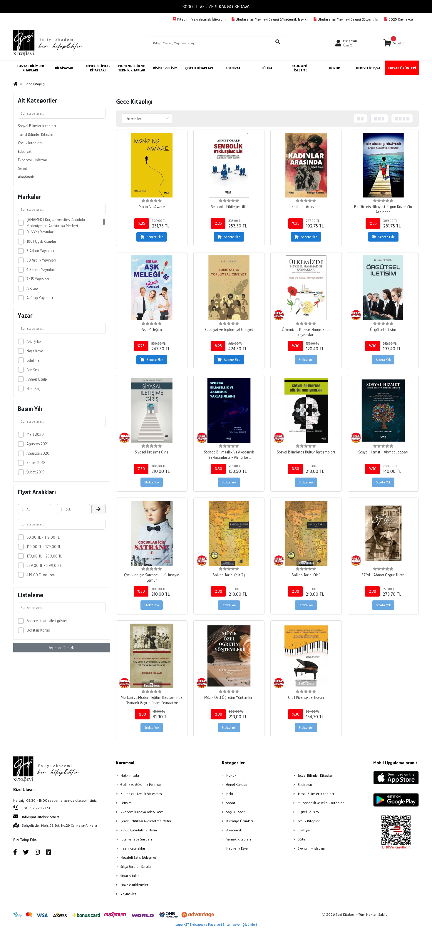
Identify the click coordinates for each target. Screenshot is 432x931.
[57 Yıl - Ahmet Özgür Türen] (383, 533)
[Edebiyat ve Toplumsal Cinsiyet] (229, 287)
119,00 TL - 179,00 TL (43, 546)
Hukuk (231, 775)
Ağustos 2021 (37, 443)
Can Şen (32, 369)
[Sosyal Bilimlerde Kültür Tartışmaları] (306, 410)
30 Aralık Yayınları (41, 260)
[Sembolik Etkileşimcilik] (229, 165)
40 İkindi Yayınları (40, 269)
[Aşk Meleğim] (151, 287)
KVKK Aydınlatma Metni (138, 830)
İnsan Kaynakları (133, 848)
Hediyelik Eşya (237, 848)
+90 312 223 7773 (35, 808)
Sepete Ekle (155, 237)
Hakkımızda (129, 775)
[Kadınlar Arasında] (306, 165)
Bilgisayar (305, 784)
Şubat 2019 (35, 472)
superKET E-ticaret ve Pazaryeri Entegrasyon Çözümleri (216, 924)
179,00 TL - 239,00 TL (44, 556)
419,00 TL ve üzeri (40, 574)
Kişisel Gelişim (308, 812)
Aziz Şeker (34, 341)
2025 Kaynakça (401, 19)
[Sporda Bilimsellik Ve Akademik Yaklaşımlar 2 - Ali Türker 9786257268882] (229, 410)
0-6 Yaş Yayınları (40, 232)
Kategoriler (233, 763)
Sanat (22, 168)
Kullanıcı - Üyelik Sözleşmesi (141, 793)
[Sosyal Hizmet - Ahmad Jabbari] (383, 410)
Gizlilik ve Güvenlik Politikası (141, 784)
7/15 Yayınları (37, 279)
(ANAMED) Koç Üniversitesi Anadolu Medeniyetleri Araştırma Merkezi (55, 222)
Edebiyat (24, 151)
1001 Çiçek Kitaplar (41, 241)
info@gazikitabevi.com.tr (40, 817)
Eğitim (302, 839)
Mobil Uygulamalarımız (395, 763)
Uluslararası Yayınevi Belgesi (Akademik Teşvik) (272, 19)
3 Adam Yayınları (40, 250)
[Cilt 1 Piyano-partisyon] (306, 656)
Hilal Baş (33, 388)
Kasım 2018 (35, 462)
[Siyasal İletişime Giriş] (151, 410)
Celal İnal (33, 360)
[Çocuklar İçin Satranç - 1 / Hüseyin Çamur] (151, 533)
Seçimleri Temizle (62, 647)
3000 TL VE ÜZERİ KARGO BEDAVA (216, 6)
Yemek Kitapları (238, 839)
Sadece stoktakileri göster (46, 620)
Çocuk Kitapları (30, 142)
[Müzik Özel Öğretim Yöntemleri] (229, 656)
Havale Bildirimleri (134, 885)
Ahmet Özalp (36, 379)
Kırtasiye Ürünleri (239, 821)
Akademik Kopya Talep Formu (142, 812)
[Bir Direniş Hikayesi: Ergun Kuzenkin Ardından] (383, 165)
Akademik (26, 177)
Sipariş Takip (130, 875)
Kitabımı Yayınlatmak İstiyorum (201, 19)
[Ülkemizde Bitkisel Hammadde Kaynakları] (306, 287)
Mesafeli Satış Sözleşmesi (138, 857)
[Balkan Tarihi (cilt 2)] (229, 533)
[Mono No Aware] (151, 165)
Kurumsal (125, 763)
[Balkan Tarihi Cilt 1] (306, 533)
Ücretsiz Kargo (38, 630)
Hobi (229, 793)
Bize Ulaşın (24, 789)
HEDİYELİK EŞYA (368, 68)
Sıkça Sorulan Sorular (136, 866)
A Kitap (32, 288)
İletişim (126, 803)
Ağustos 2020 (37, 453)
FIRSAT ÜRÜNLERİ (402, 68)
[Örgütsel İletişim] (383, 287)
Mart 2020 (35, 434)
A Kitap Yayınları (39, 297)
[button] (394, 43)
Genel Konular (237, 784)
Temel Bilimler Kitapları (36, 134)
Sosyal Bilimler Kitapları (37, 125)
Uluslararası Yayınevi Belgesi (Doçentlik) (348, 19)
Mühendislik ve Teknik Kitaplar (321, 803)
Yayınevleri (128, 894)
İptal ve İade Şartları (136, 839)
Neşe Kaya (34, 351)
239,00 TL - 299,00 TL (44, 565)
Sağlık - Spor (235, 812)
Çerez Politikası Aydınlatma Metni (145, 821)
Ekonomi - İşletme (32, 160)
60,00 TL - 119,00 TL (43, 537)
